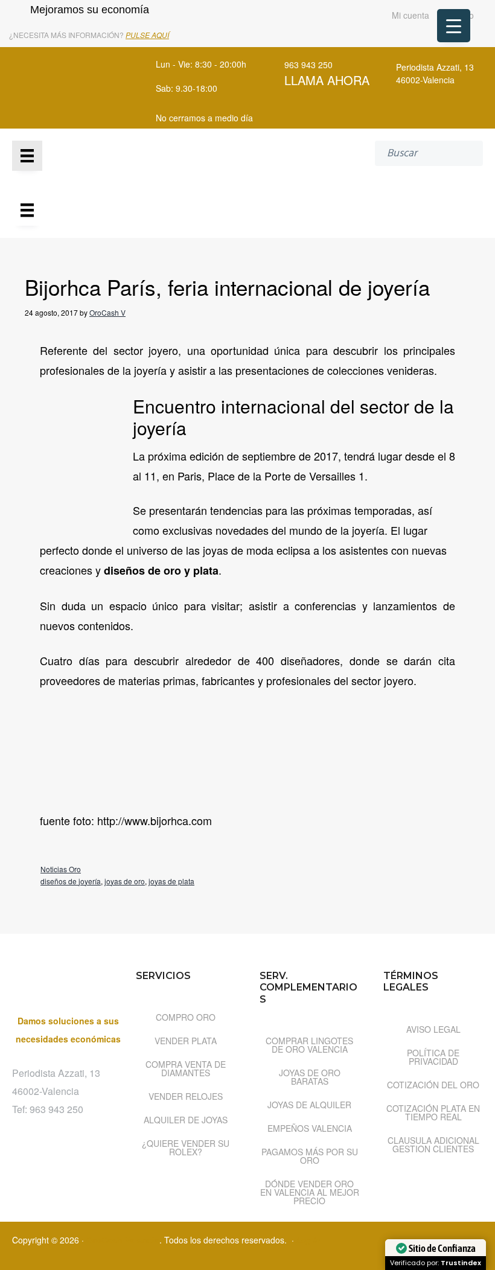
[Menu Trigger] (453, 25)
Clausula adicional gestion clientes (433, 1144)
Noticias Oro (60, 869)
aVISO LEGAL (433, 1029)
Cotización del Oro (433, 1085)
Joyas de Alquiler (309, 1105)
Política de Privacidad (433, 1057)
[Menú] (27, 156)
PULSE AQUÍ (147, 35)
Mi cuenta (409, 16)
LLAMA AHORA (326, 80)
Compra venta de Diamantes (185, 1068)
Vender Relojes (185, 1096)
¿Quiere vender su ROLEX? (185, 1147)
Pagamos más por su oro (309, 1156)
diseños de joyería (70, 881)
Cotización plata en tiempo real (433, 1112)
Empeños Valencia (309, 1128)
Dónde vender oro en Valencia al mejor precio (309, 1192)
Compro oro (186, 1017)
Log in (308, 1240)
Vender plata (186, 1041)
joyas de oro (124, 881)
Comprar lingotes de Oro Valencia (309, 1045)
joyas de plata (171, 881)
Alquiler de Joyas (186, 1120)
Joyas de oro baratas (309, 1077)
